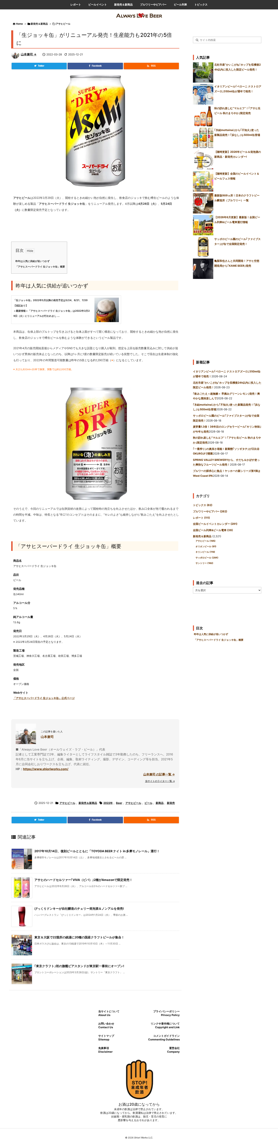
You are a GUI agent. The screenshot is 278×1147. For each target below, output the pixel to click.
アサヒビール (63, 23)
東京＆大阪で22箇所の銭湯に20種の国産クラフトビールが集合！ (79, 937)
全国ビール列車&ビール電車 (213, 530)
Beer (119, 803)
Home (19, 23)
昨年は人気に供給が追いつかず (32, 261)
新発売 (171, 803)
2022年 (108, 803)
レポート (201, 517)
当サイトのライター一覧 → (160, 781)
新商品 (160, 803)
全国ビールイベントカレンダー (215, 523)
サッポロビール (207, 557)
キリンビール (205, 551)
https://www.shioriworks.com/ (45, 769)
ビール (148, 803)
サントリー (204, 563)
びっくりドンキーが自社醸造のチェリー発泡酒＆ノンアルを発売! (79, 908)
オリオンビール (206, 546)
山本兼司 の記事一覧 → (159, 774)
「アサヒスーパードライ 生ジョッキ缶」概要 (40, 266)
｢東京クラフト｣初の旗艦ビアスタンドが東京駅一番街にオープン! (79, 966)
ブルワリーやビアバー (210, 511)
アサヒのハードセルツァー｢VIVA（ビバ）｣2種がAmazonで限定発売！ (83, 880)
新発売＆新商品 (39, 23)
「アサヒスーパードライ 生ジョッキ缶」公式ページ (44, 698)
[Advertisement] (227, 317)
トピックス (202, 505)
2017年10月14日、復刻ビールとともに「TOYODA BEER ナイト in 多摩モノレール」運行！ (97, 851)
